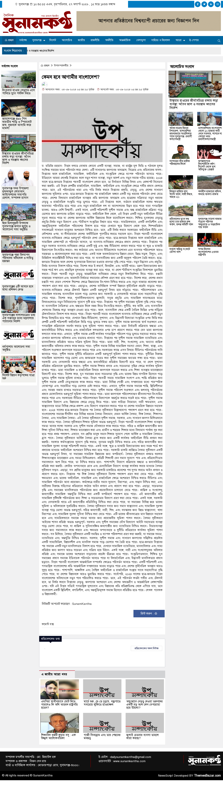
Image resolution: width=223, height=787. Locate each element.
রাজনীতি (95, 40)
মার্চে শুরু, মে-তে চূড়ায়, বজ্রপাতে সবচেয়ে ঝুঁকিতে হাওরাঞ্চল (102, 703)
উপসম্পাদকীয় (61, 65)
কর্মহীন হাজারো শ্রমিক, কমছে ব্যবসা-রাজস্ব (210, 193)
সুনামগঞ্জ (36, 40)
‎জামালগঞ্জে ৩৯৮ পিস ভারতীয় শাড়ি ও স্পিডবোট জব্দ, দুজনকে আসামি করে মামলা (17, 123)
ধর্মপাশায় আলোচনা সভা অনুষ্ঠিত (16, 348)
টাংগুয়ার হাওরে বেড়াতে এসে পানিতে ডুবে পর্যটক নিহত (18, 91)
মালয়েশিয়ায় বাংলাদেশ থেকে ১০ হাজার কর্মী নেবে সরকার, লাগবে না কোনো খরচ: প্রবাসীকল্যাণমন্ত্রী (210, 133)
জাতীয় (81, 40)
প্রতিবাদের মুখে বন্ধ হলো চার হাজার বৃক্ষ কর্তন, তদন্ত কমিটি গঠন (181, 221)
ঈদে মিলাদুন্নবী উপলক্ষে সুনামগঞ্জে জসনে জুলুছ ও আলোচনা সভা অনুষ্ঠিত (16, 226)
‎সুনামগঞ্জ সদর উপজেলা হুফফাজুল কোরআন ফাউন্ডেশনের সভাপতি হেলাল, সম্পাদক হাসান (15, 193)
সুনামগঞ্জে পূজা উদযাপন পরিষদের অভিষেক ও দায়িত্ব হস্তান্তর (17, 258)
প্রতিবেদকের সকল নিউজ (146, 648)
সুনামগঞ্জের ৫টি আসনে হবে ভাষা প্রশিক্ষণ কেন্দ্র (17, 288)
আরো (178, 40)
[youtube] (217, 4)
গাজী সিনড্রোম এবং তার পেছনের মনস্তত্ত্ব (102, 736)
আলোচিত (67, 40)
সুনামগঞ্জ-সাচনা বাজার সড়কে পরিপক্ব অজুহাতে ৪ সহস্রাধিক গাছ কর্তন (209, 223)
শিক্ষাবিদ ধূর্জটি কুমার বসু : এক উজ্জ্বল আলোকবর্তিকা (58, 736)
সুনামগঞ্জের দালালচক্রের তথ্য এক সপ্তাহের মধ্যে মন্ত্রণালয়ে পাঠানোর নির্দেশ (18, 318)
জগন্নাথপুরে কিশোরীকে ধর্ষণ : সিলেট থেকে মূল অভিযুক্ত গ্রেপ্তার (207, 165)
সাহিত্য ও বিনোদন (160, 40)
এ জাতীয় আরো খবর (54, 674)
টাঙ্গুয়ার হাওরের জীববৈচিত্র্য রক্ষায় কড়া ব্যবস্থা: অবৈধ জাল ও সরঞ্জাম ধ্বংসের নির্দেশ (18, 158)
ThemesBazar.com (207, 775)
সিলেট (52, 40)
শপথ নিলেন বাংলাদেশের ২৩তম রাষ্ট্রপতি (208, 251)
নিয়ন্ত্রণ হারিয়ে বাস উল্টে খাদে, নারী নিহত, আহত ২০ (181, 194)
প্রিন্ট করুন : (147, 613)
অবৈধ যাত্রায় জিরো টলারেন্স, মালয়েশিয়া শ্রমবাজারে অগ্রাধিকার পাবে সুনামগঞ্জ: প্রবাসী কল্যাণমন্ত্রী (181, 133)
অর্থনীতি (109, 40)
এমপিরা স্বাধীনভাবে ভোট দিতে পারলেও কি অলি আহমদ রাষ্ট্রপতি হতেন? (59, 705)
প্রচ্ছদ (10, 40)
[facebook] (198, 4)
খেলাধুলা (141, 40)
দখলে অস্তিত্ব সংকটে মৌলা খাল (180, 250)
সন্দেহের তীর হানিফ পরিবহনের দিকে (180, 162)
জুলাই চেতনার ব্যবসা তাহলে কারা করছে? (142, 736)
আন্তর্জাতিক (124, 40)
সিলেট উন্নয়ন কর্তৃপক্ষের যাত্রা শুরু (18, 376)
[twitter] (204, 4)
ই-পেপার (194, 40)
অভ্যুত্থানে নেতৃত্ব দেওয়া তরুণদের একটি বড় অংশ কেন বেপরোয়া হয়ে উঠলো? (144, 705)
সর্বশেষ (23, 40)
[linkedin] (211, 4)
